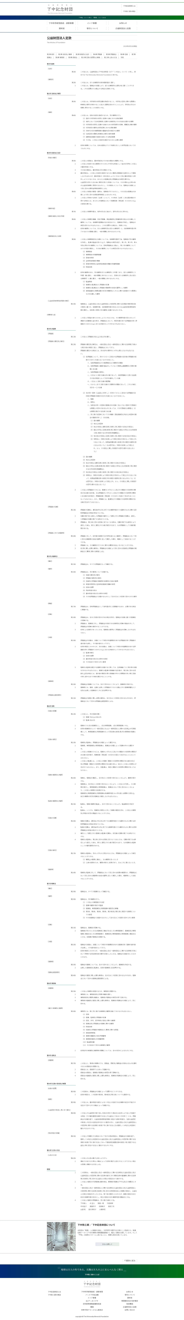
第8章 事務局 (59, 57)
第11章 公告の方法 (110, 57)
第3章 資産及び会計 (82, 54)
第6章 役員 (124, 54)
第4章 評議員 (97, 54)
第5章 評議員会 (111, 54)
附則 (122, 57)
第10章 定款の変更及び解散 (90, 57)
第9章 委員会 (72, 57)
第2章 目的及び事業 (65, 54)
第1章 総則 (50, 54)
